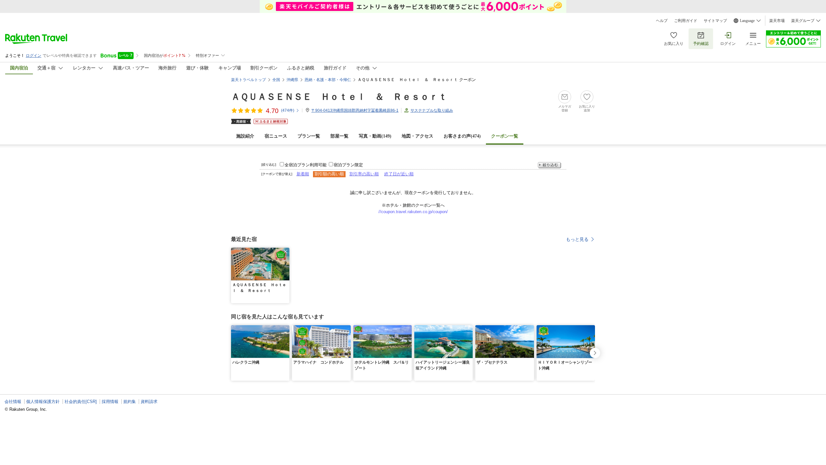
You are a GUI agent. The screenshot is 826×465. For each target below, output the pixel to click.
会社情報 (13, 401)
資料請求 (149, 401)
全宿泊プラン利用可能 (306, 164)
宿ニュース (276, 136)
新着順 (303, 173)
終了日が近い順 (399, 173)
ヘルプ (662, 20)
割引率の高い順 (364, 173)
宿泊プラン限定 (348, 164)
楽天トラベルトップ (248, 80)
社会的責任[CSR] (81, 401)
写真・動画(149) (375, 136)
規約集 (129, 401)
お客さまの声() (462, 136)
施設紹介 (245, 136)
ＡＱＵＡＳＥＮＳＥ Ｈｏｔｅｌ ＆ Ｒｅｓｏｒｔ (339, 97)
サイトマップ (715, 20)
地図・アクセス (417, 136)
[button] (285, 251)
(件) (287, 110)
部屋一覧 (339, 136)
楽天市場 (777, 20)
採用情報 (110, 401)
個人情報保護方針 (43, 401)
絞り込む (549, 165)
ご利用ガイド (685, 20)
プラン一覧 (308, 136)
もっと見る (577, 239)
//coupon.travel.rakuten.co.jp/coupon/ (413, 211)
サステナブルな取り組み (431, 110)
